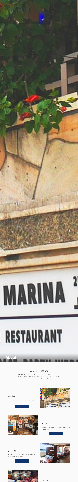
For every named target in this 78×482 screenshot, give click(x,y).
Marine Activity (19, 2)
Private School (32, 2)
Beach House (7, 2)
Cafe (52, 433)
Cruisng (37, 1)
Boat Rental (44, 2)
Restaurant (19, 461)
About (75, 1)
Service (69, 1)
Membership (62, 1)
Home (71, 362)
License (50, 1)
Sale (56, 1)
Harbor (13, 1)
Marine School (25, 2)
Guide (18, 406)
